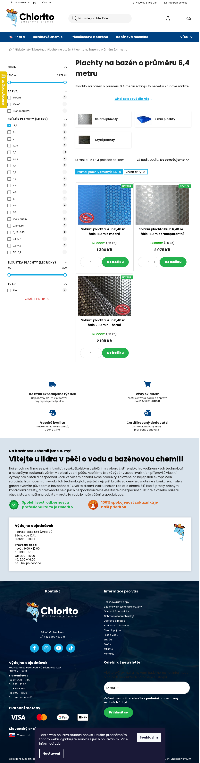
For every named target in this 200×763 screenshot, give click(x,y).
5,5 (39, 205)
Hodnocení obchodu (116, 625)
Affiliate (108, 649)
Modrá (39, 97)
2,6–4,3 (39, 245)
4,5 (39, 179)
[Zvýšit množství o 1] (97, 262)
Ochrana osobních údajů (119, 616)
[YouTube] (58, 648)
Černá (39, 104)
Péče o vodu (111, 635)
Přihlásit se (118, 712)
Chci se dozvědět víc (132, 99)
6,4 (39, 125)
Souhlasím (149, 737)
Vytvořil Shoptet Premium (176, 758)
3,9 (39, 172)
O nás (107, 644)
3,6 (39, 152)
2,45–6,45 (39, 232)
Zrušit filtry (35, 298)
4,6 (39, 185)
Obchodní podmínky (116, 611)
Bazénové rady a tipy (23, 2)
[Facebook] (34, 648)
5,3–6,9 (39, 252)
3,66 (39, 159)
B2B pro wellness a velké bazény (123, 606)
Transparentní (39, 111)
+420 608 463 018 (146, 2)
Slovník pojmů (112, 630)
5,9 (39, 212)
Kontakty (109, 653)
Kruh (39, 290)
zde (58, 743)
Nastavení (51, 753)
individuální (39, 219)
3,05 (39, 145)
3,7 (39, 165)
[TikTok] (70, 648)
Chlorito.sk (24, 735)
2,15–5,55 (39, 225)
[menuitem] (17, 37)
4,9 (39, 192)
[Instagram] (46, 648)
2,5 (39, 132)
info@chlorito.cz (177, 2)
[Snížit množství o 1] (85, 262)
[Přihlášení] (168, 18)
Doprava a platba (114, 620)
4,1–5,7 (39, 239)
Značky (108, 639)
